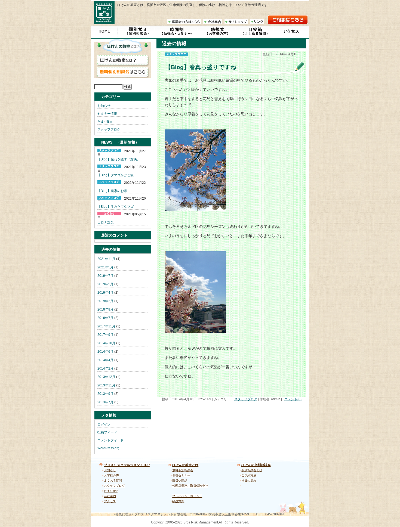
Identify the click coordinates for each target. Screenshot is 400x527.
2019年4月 (105, 292)
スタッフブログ (245, 399)
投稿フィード (107, 432)
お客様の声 (111, 475)
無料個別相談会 (182, 470)
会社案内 (110, 496)
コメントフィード (110, 440)
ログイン (103, 424)
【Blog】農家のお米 (112, 191)
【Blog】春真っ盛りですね (200, 67)
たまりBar (104, 121)
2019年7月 (105, 276)
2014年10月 (106, 343)
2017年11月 (106, 326)
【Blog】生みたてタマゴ (115, 207)
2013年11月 (106, 385)
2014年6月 (105, 352)
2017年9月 (105, 335)
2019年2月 (105, 301)
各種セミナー (181, 475)
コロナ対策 (105, 222)
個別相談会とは (251, 470)
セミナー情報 (107, 114)
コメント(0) (292, 399)
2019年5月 (105, 284)
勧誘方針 (178, 501)
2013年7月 (105, 402)
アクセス (110, 501)
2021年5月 (105, 267)
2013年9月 (105, 394)
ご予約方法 (248, 475)
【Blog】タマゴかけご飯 (115, 175)
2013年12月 (106, 377)
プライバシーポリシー (187, 496)
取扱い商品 (179, 480)
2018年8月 (105, 309)
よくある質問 (113, 480)
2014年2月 (105, 368)
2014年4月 (105, 360)
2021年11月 (106, 259)
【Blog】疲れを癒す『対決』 (118, 159)
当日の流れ (248, 480)
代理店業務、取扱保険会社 (190, 485)
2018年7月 (105, 318)
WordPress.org (108, 448)
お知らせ (103, 106)
